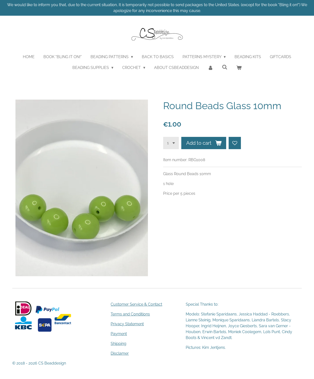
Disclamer (120, 353)
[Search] (225, 67)
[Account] (210, 68)
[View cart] (239, 68)
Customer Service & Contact (136, 304)
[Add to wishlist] (235, 143)
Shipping (118, 343)
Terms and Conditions (130, 314)
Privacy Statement (127, 324)
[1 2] (171, 143)
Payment (119, 333)
